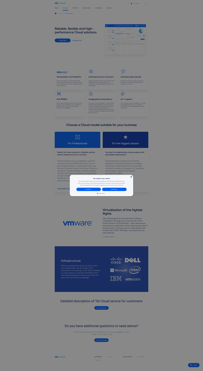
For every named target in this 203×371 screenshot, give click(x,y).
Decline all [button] (114, 189)
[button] (101, 193)
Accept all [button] (89, 189)
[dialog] (101, 185)
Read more (120, 185)
